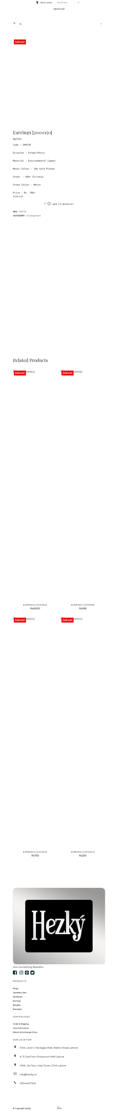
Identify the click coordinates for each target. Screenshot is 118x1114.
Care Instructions (21, 1028)
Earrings (17, 1001)
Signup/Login (59, 9)
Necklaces (17, 997)
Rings (15, 988)
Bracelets (17, 1009)
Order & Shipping (21, 1024)
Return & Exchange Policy (25, 1032)
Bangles (17, 1005)
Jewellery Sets (19, 992)
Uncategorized (33, 215)
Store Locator (46, 2)
